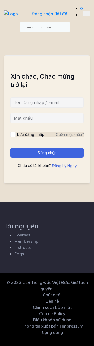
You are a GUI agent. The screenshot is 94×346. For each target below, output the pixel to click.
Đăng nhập (42, 13)
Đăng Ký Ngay (64, 165)
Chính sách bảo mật (52, 307)
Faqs (19, 253)
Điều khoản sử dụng (52, 319)
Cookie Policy (52, 313)
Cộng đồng (52, 332)
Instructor (23, 247)
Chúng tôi (52, 294)
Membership (26, 241)
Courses (22, 235)
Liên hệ (52, 301)
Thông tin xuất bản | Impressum (52, 326)
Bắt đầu (62, 13)
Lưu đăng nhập (30, 134)
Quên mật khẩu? (70, 134)
